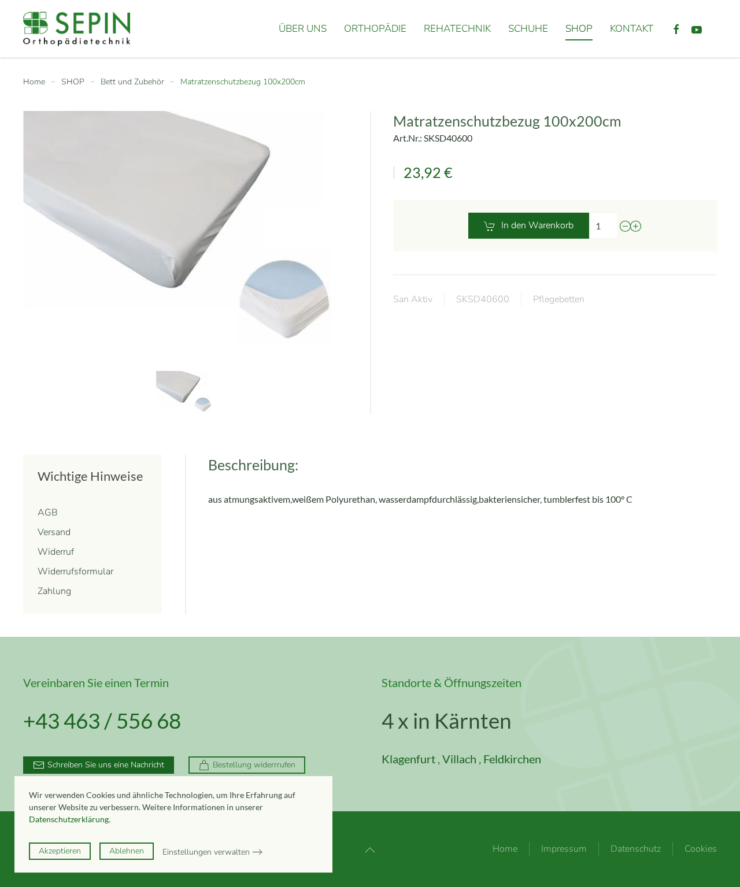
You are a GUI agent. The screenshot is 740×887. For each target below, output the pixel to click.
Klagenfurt (408, 759)
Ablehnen (126, 850)
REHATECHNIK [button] (457, 28)
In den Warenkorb (537, 225)
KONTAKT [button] (631, 28)
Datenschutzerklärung (69, 819)
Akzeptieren (60, 850)
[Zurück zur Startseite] (86, 29)
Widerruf (56, 551)
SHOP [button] (579, 28)
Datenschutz (635, 849)
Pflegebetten (558, 299)
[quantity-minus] (625, 226)
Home (505, 849)
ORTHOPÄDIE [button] (375, 28)
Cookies (700, 849)
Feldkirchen (512, 759)
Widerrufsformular (75, 571)
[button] (185, 392)
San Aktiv (412, 299)
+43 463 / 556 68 (102, 720)
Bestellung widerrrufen (254, 764)
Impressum (564, 849)
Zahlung (54, 591)
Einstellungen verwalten (206, 852)
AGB (48, 512)
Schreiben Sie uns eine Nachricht (105, 764)
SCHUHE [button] (528, 28)
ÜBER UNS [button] (303, 28)
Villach (459, 759)
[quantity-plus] (636, 226)
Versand (54, 532)
